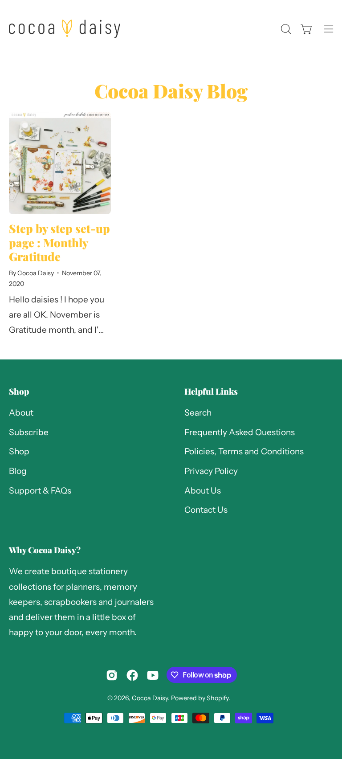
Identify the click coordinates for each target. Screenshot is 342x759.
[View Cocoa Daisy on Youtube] (152, 675)
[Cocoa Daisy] (64, 29)
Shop (19, 391)
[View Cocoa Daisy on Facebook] (132, 675)
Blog (18, 471)
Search (198, 413)
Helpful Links (211, 391)
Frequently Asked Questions (239, 432)
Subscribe (29, 432)
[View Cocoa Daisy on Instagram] (111, 675)
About (21, 413)
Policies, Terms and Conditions (244, 452)
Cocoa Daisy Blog (171, 90)
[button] (285, 29)
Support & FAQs (40, 491)
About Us (202, 491)
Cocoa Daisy (150, 698)
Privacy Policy (211, 471)
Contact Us (206, 510)
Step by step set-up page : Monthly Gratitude (59, 242)
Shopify (217, 698)
